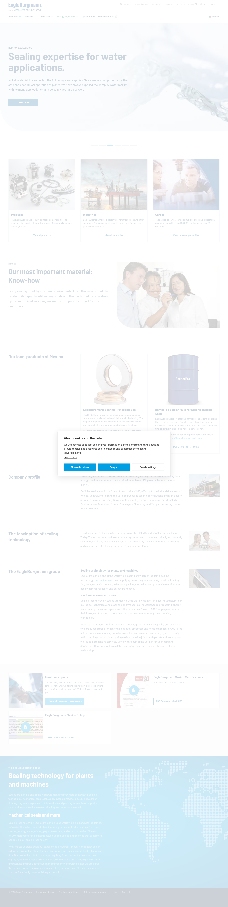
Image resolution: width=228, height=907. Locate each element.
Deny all (114, 467)
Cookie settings (148, 467)
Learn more (70, 457)
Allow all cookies (80, 467)
